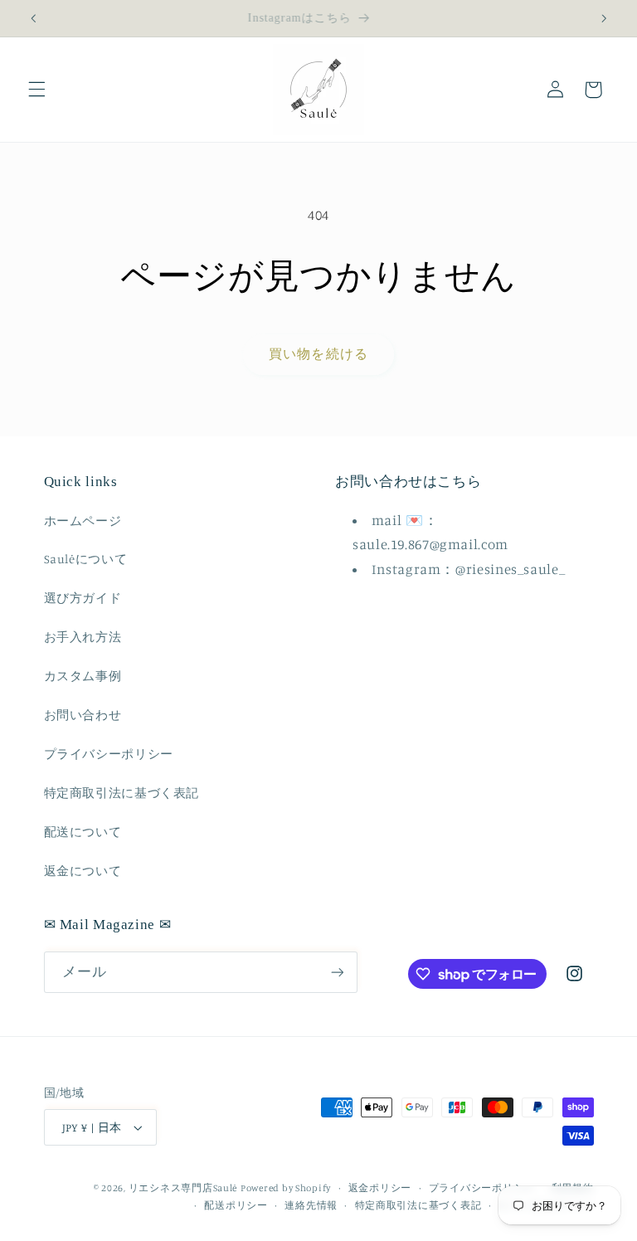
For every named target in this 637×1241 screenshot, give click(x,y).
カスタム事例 (83, 676)
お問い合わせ (83, 715)
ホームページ (83, 520)
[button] (36, 90)
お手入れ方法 (83, 637)
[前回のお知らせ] (33, 18)
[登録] (337, 971)
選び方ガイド (83, 598)
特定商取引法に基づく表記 (122, 793)
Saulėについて (86, 559)
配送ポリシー (235, 1205)
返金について (83, 871)
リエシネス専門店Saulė (183, 1188)
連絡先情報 (311, 1205)
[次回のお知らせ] (604, 18)
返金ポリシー (379, 1188)
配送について (83, 832)
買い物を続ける (318, 354)
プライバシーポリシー (108, 754)
